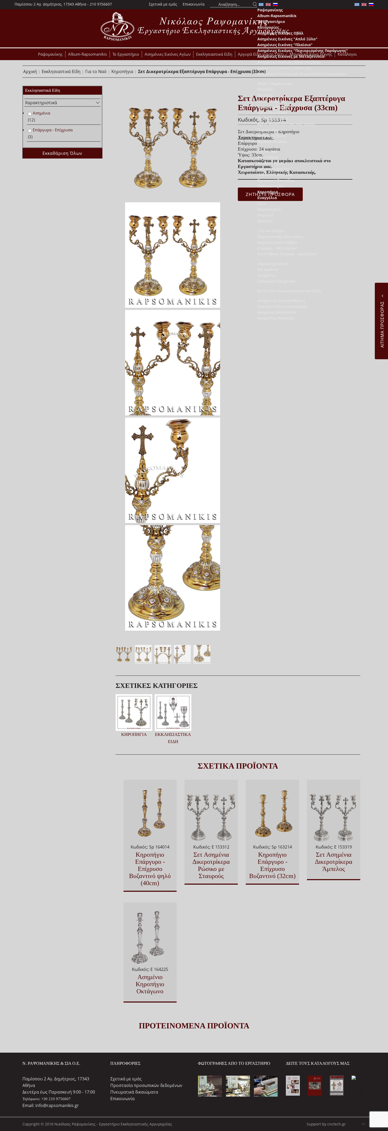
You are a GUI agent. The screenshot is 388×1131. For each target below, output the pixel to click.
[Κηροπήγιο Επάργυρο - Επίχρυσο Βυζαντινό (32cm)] (272, 814)
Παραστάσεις (269, 129)
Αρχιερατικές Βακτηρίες (280, 236)
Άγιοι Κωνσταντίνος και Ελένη (286, 124)
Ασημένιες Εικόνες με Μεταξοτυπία (290, 56)
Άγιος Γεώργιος (272, 100)
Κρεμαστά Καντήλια (276, 180)
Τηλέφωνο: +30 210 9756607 (46, 1099)
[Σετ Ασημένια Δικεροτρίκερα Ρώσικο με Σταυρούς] (211, 814)
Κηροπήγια (267, 191)
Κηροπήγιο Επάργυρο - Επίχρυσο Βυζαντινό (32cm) (272, 865)
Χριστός (264, 95)
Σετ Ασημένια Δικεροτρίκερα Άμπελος (333, 861)
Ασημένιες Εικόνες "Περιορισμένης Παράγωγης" (302, 50)
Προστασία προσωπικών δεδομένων (146, 1085)
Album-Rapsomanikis (276, 15)
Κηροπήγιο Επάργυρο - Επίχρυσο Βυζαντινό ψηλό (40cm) (150, 868)
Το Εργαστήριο (271, 21)
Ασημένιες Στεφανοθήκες (281, 300)
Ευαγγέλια (267, 197)
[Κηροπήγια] (134, 712)
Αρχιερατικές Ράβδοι (277, 242)
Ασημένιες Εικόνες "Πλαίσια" (285, 44)
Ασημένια (266, 275)
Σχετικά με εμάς (163, 4)
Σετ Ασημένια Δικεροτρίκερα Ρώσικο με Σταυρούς (211, 865)
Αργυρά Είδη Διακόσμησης (282, 306)
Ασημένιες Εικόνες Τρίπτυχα (284, 67)
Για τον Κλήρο (270, 230)
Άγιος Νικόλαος (272, 112)
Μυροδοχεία (269, 209)
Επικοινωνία (194, 4)
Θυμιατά (265, 215)
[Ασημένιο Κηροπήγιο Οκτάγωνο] (150, 937)
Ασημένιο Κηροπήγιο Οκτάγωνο (150, 984)
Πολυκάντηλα (270, 186)
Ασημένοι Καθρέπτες (277, 312)
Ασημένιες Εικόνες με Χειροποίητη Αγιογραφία (302, 73)
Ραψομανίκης (270, 9)
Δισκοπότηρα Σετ (273, 168)
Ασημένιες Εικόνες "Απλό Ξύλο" (287, 38)
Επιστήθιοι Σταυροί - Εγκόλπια (286, 253)
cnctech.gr (336, 1124)
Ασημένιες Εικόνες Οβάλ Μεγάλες (289, 62)
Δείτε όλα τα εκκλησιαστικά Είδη (289, 290)
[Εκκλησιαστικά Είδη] (173, 712)
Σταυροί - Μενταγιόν (276, 248)
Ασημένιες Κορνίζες (276, 317)
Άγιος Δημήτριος (273, 106)
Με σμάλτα (267, 269)
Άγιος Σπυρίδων (272, 118)
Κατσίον (265, 220)
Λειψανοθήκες (271, 162)
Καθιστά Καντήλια (274, 174)
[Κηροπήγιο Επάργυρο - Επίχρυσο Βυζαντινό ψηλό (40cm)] (150, 814)
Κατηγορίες (268, 27)
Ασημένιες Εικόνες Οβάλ (280, 33)
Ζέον (261, 203)
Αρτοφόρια (267, 157)
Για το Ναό (267, 151)
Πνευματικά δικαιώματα (134, 1092)
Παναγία (265, 89)
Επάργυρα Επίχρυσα (276, 281)
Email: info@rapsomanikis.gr (50, 1105)
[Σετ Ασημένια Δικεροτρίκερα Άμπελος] (333, 814)
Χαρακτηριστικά (272, 263)
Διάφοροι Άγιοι (272, 135)
